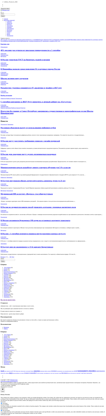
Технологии (10, 35)
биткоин (32, 371)
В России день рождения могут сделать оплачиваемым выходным (28, 154)
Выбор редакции (6, 95)
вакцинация (42, 371)
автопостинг (23, 371)
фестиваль (65, 373)
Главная (6, 19)
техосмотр (57, 373)
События (9, 21)
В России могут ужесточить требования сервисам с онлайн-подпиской (30, 141)
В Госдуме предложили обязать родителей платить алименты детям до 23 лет (33, 181)
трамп (60, 373)
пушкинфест (33, 373)
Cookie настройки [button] (5, 385)
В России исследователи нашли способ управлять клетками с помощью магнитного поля (38, 207)
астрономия (28, 371)
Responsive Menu (5, 8)
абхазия (17, 371)
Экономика (10, 26)
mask (2, 371)
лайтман (7, 373)
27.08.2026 (3, 72)
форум (69, 373)
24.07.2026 (3, 116)
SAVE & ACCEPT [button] (5, 414)
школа (85, 373)
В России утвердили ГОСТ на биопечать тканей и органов (53, 39)
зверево (49, 371)
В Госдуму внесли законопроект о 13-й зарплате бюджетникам (27, 247)
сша (51, 373)
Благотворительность (9, 271)
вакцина (37, 371)
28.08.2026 (3, 53)
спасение (41, 373)
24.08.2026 (3, 250)
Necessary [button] (3, 401)
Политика (9, 30)
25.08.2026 (3, 170)
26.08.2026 (3, 131)
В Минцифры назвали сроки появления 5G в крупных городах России (30, 69)
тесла (53, 373)
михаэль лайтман (16, 373)
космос (92, 370)
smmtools (8, 371)
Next (13, 257)
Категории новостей (9, 20)
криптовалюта (100, 371)
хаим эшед (79, 373)
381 (10, 257)
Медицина (3, 56)
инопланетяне (59, 371)
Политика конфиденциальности (9, 381)
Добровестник (4, 55)
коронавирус (83, 371)
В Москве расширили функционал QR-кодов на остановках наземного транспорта (35, 220)
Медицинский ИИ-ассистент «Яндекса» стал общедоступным (27, 194)
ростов (38, 373)
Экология (6, 295)
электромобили (89, 373)
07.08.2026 (3, 105)
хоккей (82, 373)
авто (20, 371)
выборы (46, 371)
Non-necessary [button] (4, 409)
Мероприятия (7, 280)
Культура (9, 24)
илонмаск (54, 371)
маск (11, 373)
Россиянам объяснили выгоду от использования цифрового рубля (28, 128)
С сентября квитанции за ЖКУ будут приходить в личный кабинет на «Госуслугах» (36, 102)
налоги (22, 373)
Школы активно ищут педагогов (13, 41)
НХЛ (14, 371)
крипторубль (3, 373)
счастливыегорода (47, 373)
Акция (5, 269)
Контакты (6, 327)
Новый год (7, 284)
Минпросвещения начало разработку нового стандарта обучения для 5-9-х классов (36, 167)
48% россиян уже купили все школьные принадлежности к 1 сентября (19, 39)
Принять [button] (13, 385)
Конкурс (6, 276)
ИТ (12, 371)
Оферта (6, 328)
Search (2, 13)
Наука (8, 34)
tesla (11, 371)
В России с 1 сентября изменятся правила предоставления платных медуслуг (33, 234)
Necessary (5, 403)
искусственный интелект (67, 371)
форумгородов (73, 373)
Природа (9, 31)
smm (5, 371)
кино (73, 371)
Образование (10, 28)
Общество (9, 23)
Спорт (8, 32)
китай (76, 371)
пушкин (26, 373)
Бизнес (5, 270)
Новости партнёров (6, 108)
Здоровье (9, 27)
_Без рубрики (7, 267)
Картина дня (5, 44)
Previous (3, 257)
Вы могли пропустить (8, 300)
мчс (20, 373)
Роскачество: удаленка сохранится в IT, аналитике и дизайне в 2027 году (41, 41)
